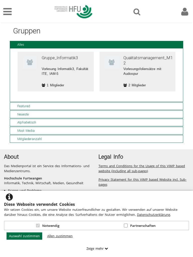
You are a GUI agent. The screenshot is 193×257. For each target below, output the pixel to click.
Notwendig (50, 225)
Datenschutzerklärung (153, 214)
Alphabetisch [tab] (26, 122)
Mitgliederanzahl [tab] (29, 139)
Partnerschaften (143, 225)
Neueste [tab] (23, 114)
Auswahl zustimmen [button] (24, 236)
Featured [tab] (23, 106)
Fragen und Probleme (24, 190)
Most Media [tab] (26, 131)
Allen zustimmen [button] (60, 236)
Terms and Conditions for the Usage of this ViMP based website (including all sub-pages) (142, 168)
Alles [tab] (20, 44)
